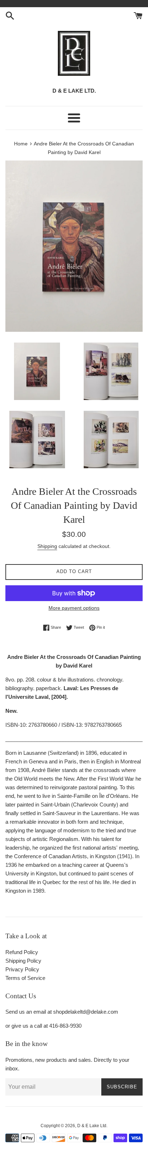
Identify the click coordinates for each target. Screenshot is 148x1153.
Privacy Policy (22, 969)
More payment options (74, 608)
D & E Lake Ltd (91, 1125)
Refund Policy (21, 952)
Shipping (47, 546)
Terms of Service (25, 978)
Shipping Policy (23, 961)
